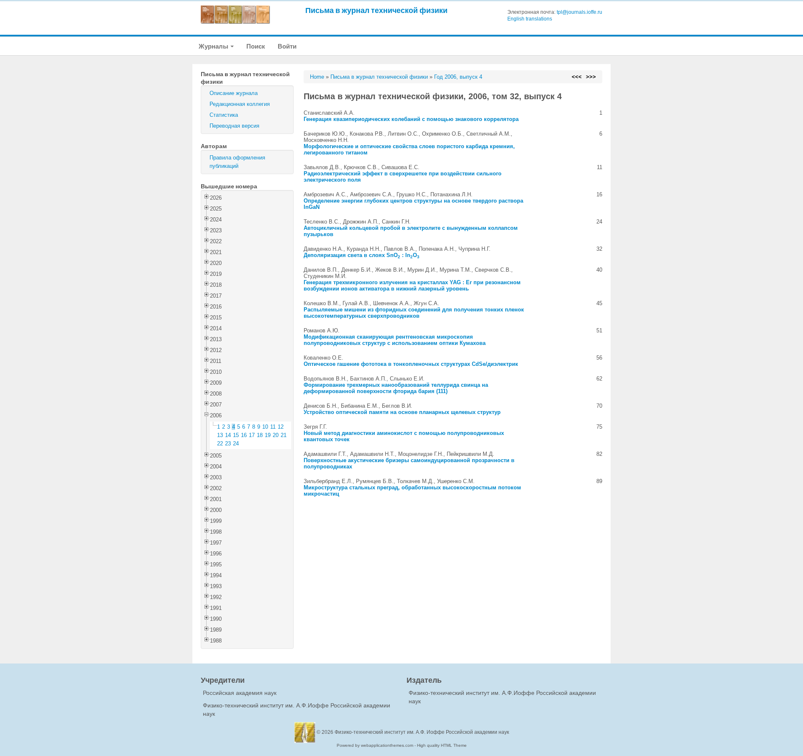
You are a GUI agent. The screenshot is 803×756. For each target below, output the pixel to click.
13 (220, 435)
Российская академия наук (239, 692)
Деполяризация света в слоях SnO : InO (361, 255)
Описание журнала (234, 93)
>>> (591, 77)
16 (244, 435)
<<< (577, 77)
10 (265, 427)
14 (228, 435)
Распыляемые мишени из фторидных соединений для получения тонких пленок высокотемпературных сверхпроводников (414, 312)
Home (317, 77)
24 (236, 443)
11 (273, 427)
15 (236, 435)
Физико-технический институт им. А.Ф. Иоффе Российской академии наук (422, 732)
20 (276, 435)
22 (220, 443)
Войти (287, 46)
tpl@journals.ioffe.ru (579, 12)
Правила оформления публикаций (237, 161)
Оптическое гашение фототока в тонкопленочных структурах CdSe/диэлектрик (411, 364)
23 (228, 443)
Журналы (214, 46)
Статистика (224, 115)
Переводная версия (234, 126)
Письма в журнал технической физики (376, 10)
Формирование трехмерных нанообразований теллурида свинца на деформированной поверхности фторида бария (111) (396, 388)
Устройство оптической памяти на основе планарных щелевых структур (402, 412)
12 (281, 427)
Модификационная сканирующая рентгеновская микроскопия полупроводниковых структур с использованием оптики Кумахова (395, 340)
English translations (529, 19)
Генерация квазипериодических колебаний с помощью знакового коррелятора (411, 119)
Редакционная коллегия (240, 104)
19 (268, 435)
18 (260, 435)
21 (283, 435)
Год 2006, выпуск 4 (458, 77)
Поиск (255, 46)
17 (252, 435)
